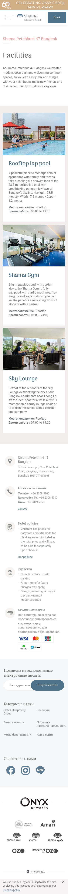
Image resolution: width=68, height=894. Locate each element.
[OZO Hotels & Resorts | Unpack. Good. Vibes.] (18, 850)
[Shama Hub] (55, 837)
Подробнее (25, 557)
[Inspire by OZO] (45, 850)
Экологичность (14, 722)
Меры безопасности (17, 734)
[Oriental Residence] (24, 824)
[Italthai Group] (35, 874)
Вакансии (43, 710)
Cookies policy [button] (11, 890)
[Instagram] (25, 770)
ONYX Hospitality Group (15, 711)
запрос (22, 508)
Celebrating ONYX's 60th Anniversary (40, 5)
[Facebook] (11, 770)
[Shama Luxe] (14, 837)
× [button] (62, 882)
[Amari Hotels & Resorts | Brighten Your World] (47, 824)
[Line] (40, 770)
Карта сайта (45, 734)
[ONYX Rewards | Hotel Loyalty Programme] (34, 801)
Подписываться (47, 685)
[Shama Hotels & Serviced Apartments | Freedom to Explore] (34, 837)
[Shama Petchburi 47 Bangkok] (29, 17)
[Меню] (8, 17)
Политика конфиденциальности (50, 724)
